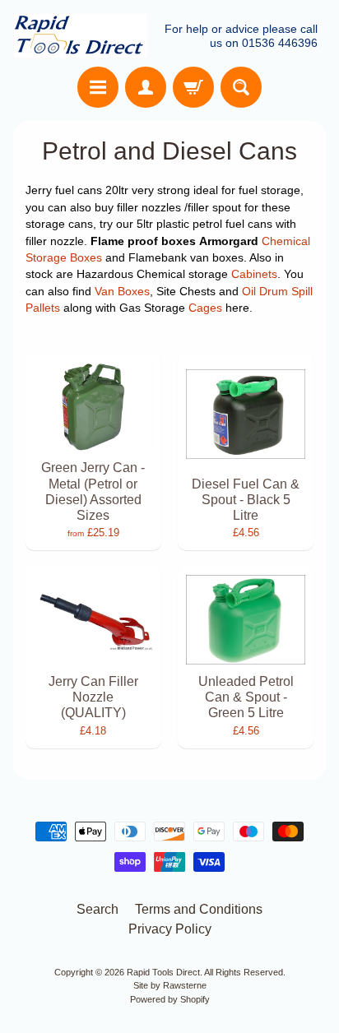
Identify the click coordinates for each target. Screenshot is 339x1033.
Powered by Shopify (170, 999)
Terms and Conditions (198, 909)
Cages (205, 308)
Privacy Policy (169, 929)
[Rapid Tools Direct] (80, 35)
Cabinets (254, 274)
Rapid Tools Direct (163, 972)
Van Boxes (122, 291)
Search (97, 909)
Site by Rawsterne (170, 985)
